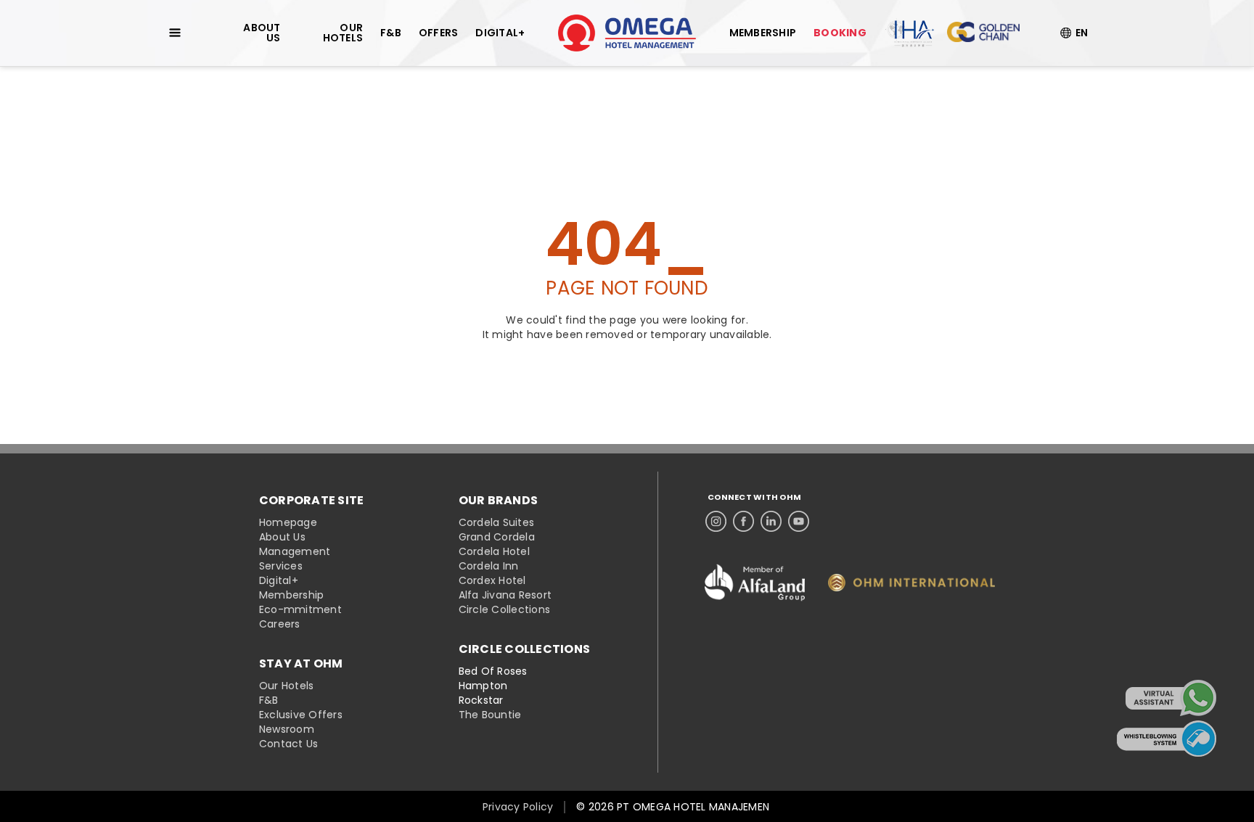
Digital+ (278, 580)
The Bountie (490, 714)
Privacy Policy (518, 807)
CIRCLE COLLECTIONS (525, 649)
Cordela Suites (497, 522)
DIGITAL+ (500, 32)
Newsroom (286, 729)
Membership (291, 595)
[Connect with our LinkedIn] (771, 517)
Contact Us (289, 743)
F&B (269, 700)
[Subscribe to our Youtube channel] (798, 517)
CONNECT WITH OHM (754, 497)
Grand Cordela (497, 537)
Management (295, 551)
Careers (279, 624)
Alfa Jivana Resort (505, 595)
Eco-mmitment (300, 609)
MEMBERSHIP (763, 32)
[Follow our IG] (716, 517)
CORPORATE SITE (311, 500)
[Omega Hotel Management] (627, 33)
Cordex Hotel (492, 580)
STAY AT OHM (301, 664)
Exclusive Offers (301, 714)
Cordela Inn (489, 566)
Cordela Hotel (494, 551)
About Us (282, 537)
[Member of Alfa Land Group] (755, 608)
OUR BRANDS (498, 500)
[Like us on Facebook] (743, 517)
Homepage (288, 522)
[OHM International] (911, 587)
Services (281, 566)
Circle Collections (505, 609)
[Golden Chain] (983, 33)
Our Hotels (286, 685)
